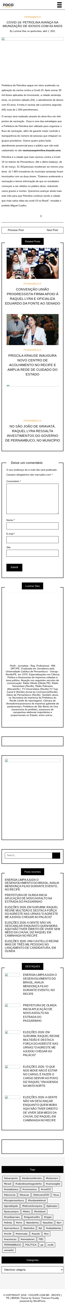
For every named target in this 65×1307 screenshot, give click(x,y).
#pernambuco (11, 1228)
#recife (7, 1233)
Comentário (13, 481)
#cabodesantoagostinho (28, 1183)
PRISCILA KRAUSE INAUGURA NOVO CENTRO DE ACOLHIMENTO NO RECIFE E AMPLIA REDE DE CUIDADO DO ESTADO (32, 365)
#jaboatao (51, 1206)
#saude (36, 1233)
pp (42, 1244)
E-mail (10, 533)
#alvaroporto (11, 1178)
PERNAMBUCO (32, 17)
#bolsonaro (52, 1178)
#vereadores (27, 1239)
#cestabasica (11, 1189)
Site (8, 547)
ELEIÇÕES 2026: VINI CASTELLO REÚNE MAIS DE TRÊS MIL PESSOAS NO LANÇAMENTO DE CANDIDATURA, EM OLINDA (32, 946)
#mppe (48, 1217)
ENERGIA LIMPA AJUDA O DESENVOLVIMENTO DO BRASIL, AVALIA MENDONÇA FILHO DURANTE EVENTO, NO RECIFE (32, 884)
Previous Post (15, 230)
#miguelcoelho (32, 1217)
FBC (41, 1239)
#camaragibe (53, 1183)
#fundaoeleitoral (37, 1200)
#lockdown (40, 1211)
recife (50, 1244)
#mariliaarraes (12, 1217)
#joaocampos (11, 1211)
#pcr (59, 1222)
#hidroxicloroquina (32, 1206)
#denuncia (9, 1194)
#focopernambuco (14, 1200)
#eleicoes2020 (41, 1194)
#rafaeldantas (53, 1228)
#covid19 (46, 1189)
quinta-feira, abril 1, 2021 (42, 31)
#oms (19, 1222)
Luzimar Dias (20, 31)
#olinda (8, 1222)
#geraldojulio (11, 1206)
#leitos (26, 1211)
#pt (40, 1228)
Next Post (52, 230)
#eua (56, 1194)
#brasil (7, 1183)
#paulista (48, 1222)
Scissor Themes (41, 1298)
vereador (9, 1250)
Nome (10, 520)
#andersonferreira (32, 1178)
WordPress (39, 1301)
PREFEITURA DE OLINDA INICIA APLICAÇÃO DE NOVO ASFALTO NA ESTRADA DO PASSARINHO (28, 898)
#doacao (24, 1194)
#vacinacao (10, 1239)
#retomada (22, 1233)
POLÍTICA (30, 1244)
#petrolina (28, 1228)
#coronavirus (30, 1189)
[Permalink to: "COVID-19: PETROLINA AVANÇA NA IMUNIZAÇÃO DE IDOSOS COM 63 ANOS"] (33, 57)
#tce (46, 1233)
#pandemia (32, 1222)
